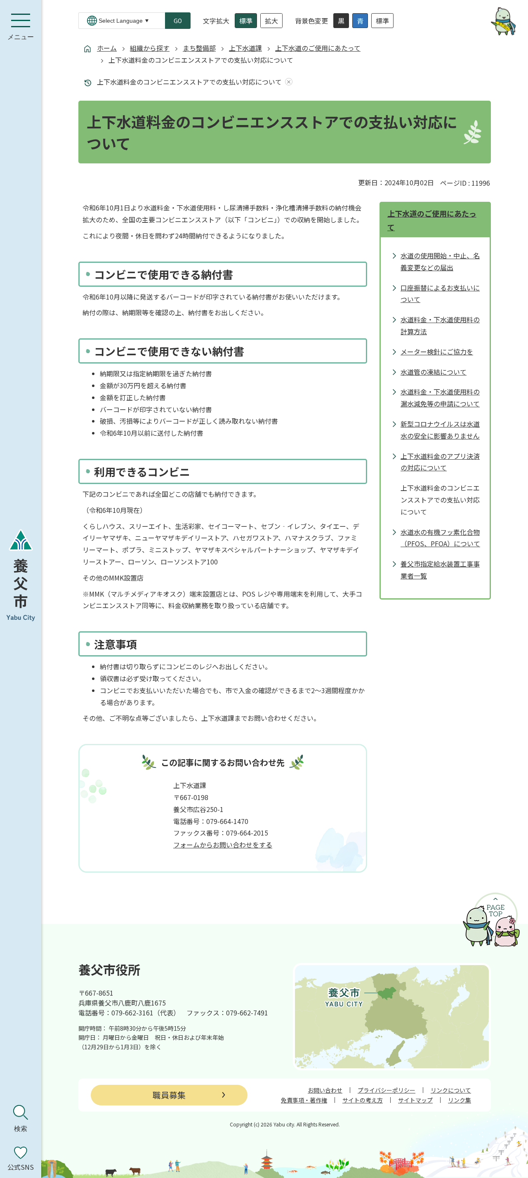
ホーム (107, 48)
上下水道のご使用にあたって (318, 48)
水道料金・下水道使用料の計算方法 (440, 325)
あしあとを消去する (287, 82)
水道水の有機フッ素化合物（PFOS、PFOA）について (440, 538)
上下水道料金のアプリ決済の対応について (440, 462)
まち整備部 (199, 48)
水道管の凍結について (434, 372)
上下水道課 (245, 48)
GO (178, 21)
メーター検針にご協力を (437, 351)
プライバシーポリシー (386, 1090)
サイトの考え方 (362, 1100)
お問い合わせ (325, 1090)
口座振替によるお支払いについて (440, 294)
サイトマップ (415, 1100)
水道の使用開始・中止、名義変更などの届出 (440, 261)
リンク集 (459, 1100)
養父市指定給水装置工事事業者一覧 (440, 570)
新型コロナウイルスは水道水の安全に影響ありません (440, 430)
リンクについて (451, 1090)
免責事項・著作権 (304, 1100)
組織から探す (150, 48)
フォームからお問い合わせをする (222, 845)
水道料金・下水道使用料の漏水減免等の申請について (440, 397)
